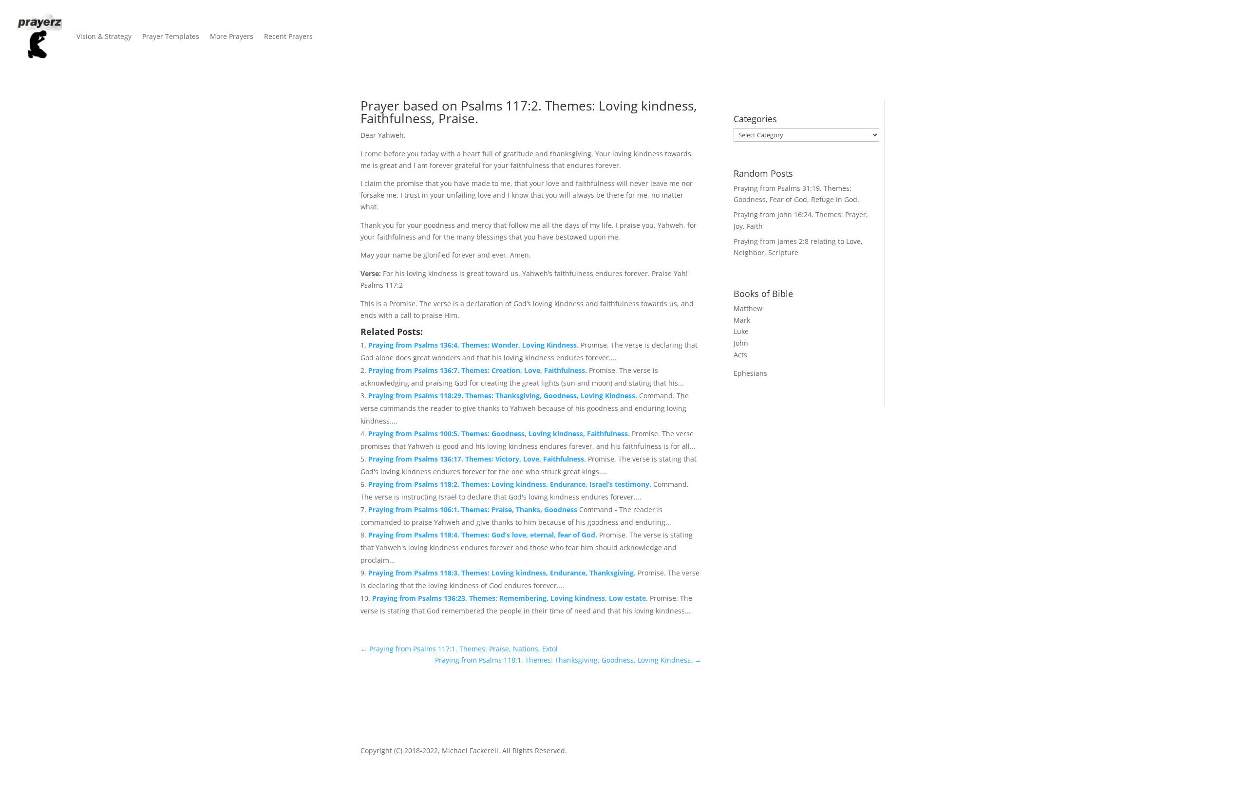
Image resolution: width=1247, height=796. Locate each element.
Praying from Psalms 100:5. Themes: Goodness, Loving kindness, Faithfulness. (500, 433)
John (741, 343)
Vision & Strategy (104, 36)
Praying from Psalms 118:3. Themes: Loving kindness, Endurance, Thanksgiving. (503, 572)
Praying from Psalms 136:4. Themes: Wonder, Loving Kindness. (474, 345)
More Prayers (231, 36)
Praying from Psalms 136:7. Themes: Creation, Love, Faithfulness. (478, 370)
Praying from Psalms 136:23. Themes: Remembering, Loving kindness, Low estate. (511, 598)
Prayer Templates (170, 36)
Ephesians (750, 373)
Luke (741, 331)
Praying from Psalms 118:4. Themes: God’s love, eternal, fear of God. (483, 534)
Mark (742, 320)
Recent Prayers (288, 36)
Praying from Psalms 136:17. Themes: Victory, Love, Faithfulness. (478, 458)
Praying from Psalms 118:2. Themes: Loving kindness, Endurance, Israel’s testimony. (510, 484)
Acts (740, 354)
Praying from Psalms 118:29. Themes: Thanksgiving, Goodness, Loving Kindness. (503, 395)
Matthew (748, 308)
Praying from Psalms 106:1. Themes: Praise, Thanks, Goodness (473, 509)
